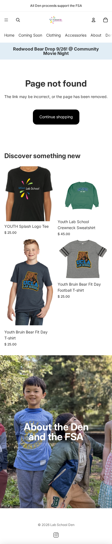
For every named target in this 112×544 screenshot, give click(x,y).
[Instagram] (56, 535)
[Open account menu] (93, 20)
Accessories (75, 35)
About (96, 35)
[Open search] (18, 20)
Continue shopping (56, 116)
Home (9, 35)
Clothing (53, 35)
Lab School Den (62, 525)
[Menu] (6, 20)
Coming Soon (30, 35)
